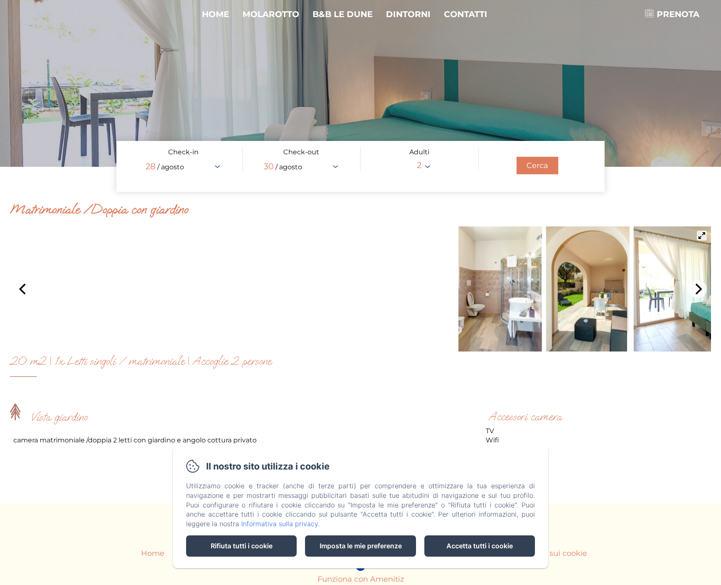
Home (215, 14)
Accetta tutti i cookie (479, 546)
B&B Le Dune (343, 14)
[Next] (697, 289)
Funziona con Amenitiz (361, 579)
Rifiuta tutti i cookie (241, 546)
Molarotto (270, 14)
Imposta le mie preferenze (361, 546)
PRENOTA (678, 14)
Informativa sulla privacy (279, 524)
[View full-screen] (702, 236)
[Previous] (23, 289)
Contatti (465, 14)
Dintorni (408, 14)
